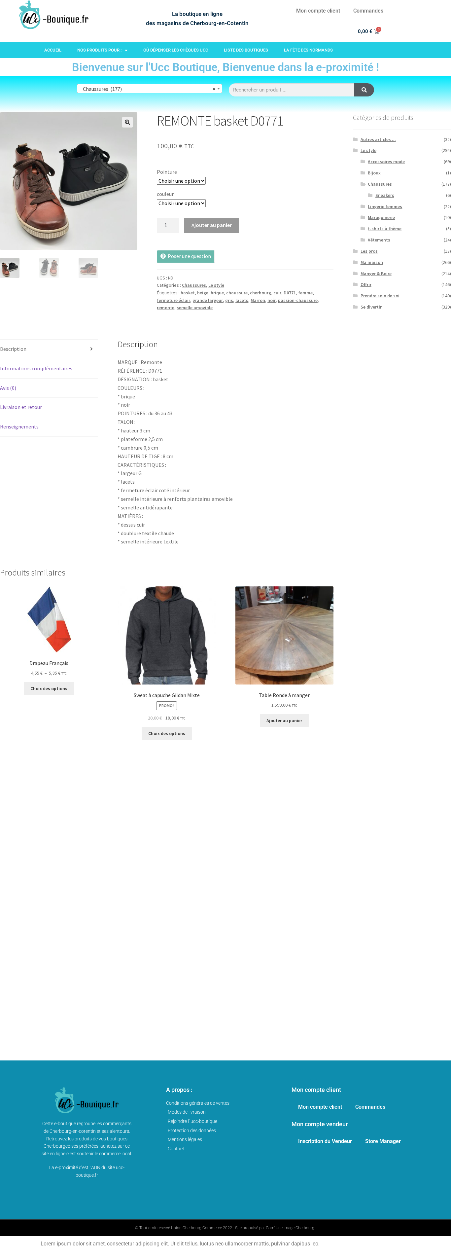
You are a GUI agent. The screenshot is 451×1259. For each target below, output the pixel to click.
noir (271, 300)
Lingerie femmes (385, 206)
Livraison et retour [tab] (21, 407)
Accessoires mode (386, 162)
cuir (277, 293)
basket (188, 293)
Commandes (368, 11)
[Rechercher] (364, 89)
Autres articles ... (378, 139)
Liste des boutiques (246, 50)
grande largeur (207, 300)
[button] (127, 122)
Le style (216, 285)
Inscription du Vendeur (325, 1141)
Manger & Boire (376, 274)
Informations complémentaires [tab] (36, 368)
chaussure (237, 293)
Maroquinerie (381, 217)
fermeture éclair (173, 300)
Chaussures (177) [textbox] (147, 89)
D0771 (290, 293)
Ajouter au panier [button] (284, 720)
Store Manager (383, 1141)
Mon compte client (318, 11)
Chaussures (194, 285)
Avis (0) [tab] (8, 388)
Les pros (369, 251)
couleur (165, 194)
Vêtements (379, 240)
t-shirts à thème (384, 229)
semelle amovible (195, 308)
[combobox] (149, 88)
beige (202, 293)
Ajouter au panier (211, 225)
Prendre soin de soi (380, 296)
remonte (165, 308)
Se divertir (371, 307)
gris (229, 300)
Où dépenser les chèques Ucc (175, 50)
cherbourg (260, 293)
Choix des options (48, 688)
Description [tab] (13, 349)
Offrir (366, 284)
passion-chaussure (298, 300)
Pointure (167, 171)
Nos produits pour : (99, 50)
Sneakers (384, 195)
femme (305, 293)
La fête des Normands (308, 50)
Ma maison (372, 262)
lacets (241, 300)
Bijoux (374, 173)
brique (217, 293)
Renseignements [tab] (19, 426)
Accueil (52, 50)
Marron (258, 300)
